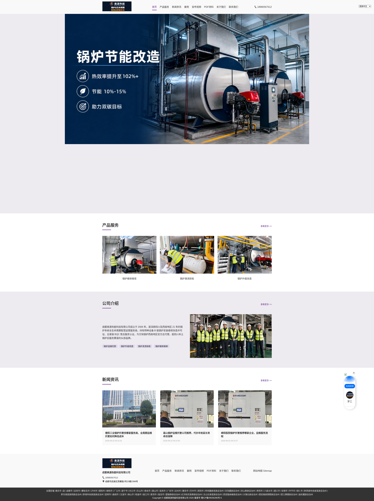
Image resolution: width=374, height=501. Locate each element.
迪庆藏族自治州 (306, 494)
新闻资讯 (176, 7)
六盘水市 (268, 491)
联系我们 (233, 7)
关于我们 (221, 7)
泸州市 (94, 491)
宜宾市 (163, 491)
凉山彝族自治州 (248, 491)
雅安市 (185, 491)
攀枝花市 (86, 491)
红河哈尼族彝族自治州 (191, 494)
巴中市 (193, 491)
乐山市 (140, 491)
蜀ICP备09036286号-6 (211, 498)
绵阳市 (109, 491)
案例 (186, 7)
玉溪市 (123, 494)
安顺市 (284, 491)
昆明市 (108, 494)
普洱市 (153, 494)
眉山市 (155, 491)
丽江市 (146, 494)
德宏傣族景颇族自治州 (269, 494)
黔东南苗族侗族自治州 (71, 494)
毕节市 (292, 491)
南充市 (147, 491)
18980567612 (264, 7)
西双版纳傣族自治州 (232, 494)
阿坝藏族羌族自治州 (214, 491)
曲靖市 (115, 494)
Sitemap (267, 471)
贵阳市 (260, 491)
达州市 (178, 491)
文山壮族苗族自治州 (212, 494)
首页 (154, 7)
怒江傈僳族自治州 (289, 494)
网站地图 (258, 471)
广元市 (117, 491)
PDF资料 (209, 7)
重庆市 (58, 491)
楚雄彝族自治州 (173, 494)
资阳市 (201, 491)
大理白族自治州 (250, 494)
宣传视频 (196, 7)
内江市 (132, 491)
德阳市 (102, 491)
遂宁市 (125, 491)
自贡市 (77, 491)
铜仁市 (300, 491)
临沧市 (161, 494)
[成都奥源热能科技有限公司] (116, 10)
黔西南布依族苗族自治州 (315, 491)
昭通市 (138, 494)
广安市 (170, 491)
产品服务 (164, 7)
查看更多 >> (266, 226)
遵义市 (277, 491)
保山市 (131, 494)
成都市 (69, 491)
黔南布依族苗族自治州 (93, 494)
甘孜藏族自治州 (232, 491)
